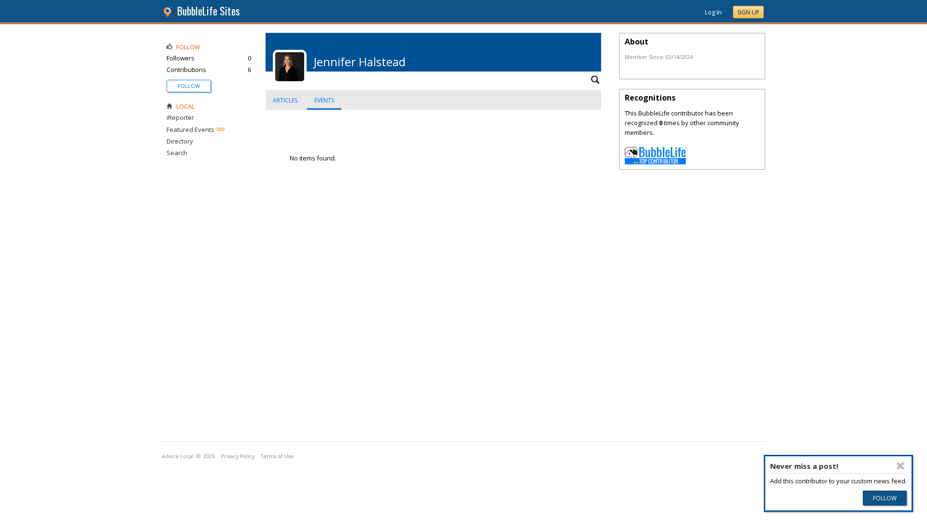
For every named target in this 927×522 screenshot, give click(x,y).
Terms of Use (277, 456)
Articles (285, 100)
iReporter (180, 117)
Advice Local (178, 456)
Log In (713, 12)
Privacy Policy (237, 456)
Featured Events (190, 129)
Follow (189, 85)
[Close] (900, 466)
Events (324, 100)
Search (177, 152)
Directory (180, 141)
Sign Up (748, 12)
